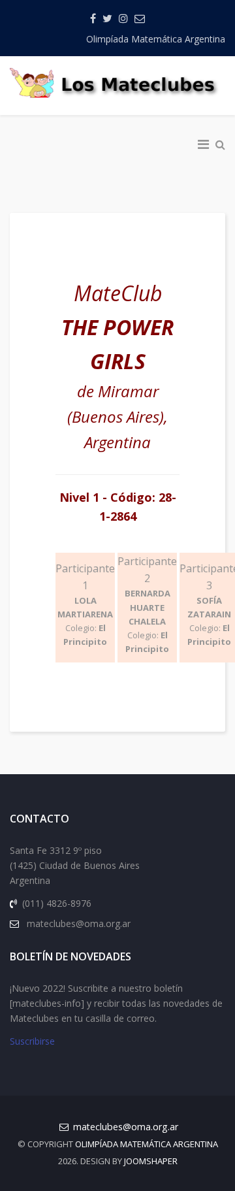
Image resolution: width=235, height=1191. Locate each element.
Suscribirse (32, 1041)
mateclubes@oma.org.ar (125, 1126)
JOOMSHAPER (151, 1161)
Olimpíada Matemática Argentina (155, 39)
